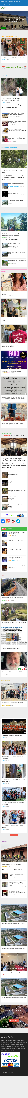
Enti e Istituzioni (11, 116)
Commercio (4, 372)
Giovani (9, 124)
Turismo (12, 17)
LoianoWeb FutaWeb (4, 8)
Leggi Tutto (14, 1020)
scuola (7, 295)
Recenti (10, 528)
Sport (3, 737)
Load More (14, 835)
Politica (7, 600)
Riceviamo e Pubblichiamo (7, 174)
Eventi (16, 60)
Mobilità (10, 132)
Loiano (2, 1)
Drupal (11, 1072)
